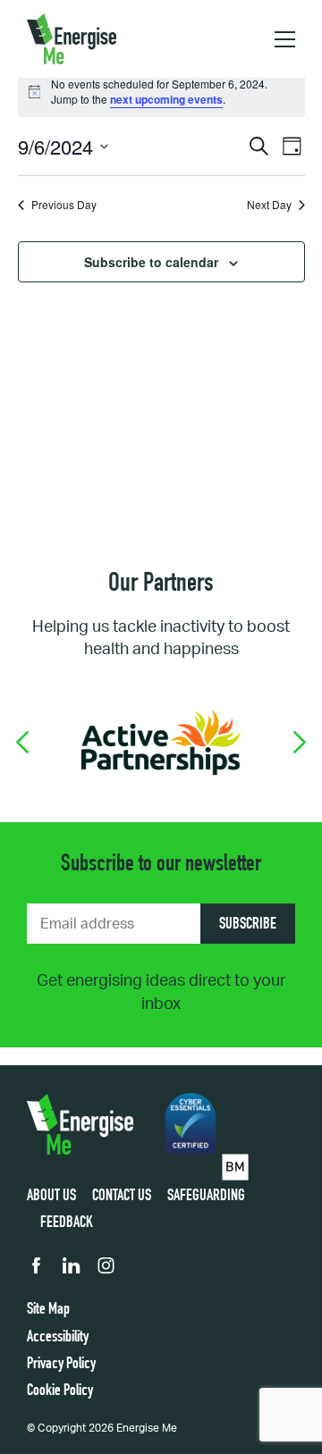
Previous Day (64, 205)
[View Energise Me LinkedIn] (71, 1270)
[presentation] (22, 742)
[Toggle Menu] (285, 39)
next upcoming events (166, 99)
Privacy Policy (61, 1365)
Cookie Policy (60, 1391)
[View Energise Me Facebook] (36, 1270)
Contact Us (121, 1197)
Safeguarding (206, 1197)
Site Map (48, 1310)
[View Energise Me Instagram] (106, 1270)
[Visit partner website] (161, 741)
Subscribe (247, 925)
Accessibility (58, 1338)
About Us (51, 1197)
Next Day (269, 205)
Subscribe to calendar (151, 262)
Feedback (66, 1223)
